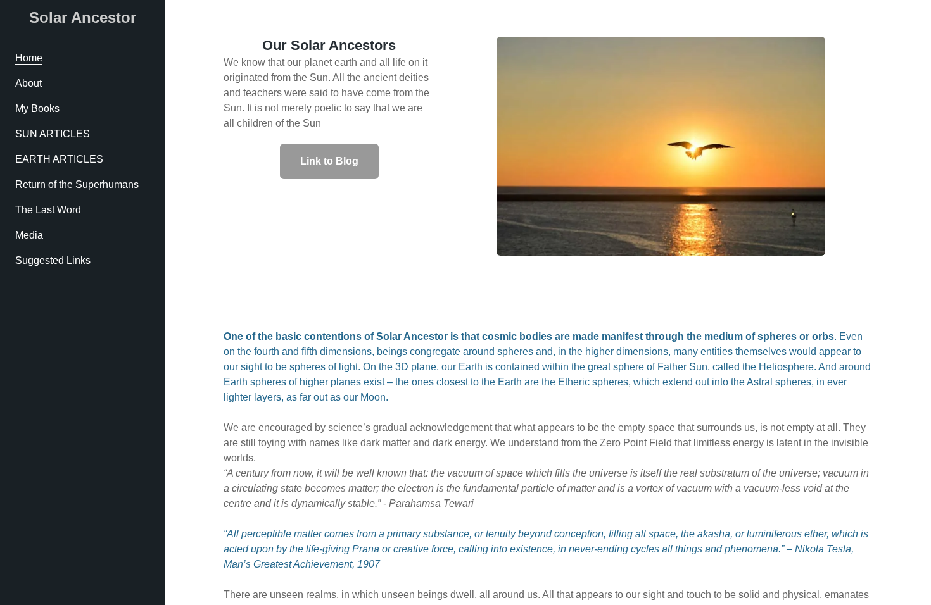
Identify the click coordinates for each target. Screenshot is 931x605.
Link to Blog (329, 161)
